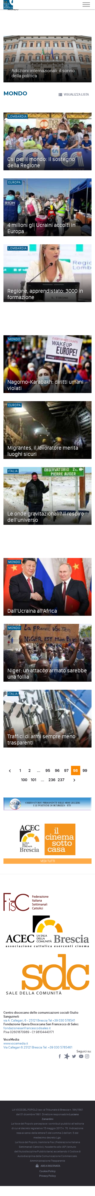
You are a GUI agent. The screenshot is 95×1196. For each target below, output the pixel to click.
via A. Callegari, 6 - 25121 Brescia (25, 1020)
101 (33, 779)
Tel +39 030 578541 (61, 1020)
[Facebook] (60, 1059)
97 (66, 770)
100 (24, 779)
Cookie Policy (47, 1171)
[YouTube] (81, 1059)
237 (61, 779)
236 (51, 779)
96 (57, 770)
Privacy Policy (47, 1175)
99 (85, 770)
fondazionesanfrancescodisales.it (27, 1028)
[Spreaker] (67, 1059)
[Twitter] (74, 1059)
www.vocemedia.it (15, 1043)
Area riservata (50, 1165)
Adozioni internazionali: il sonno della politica (43, 73)
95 (47, 770)
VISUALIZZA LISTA (76, 95)
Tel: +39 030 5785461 (57, 1047)
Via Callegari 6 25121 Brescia (22, 1047)
